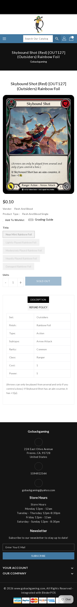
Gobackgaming (38, 61)
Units (6, 275)
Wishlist (46, 9)
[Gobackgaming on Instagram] (42, 4)
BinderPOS (49, 592)
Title (6, 227)
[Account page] (64, 38)
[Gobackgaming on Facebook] (22, 4)
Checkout (31, 9)
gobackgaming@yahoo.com (38, 490)
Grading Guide (44, 219)
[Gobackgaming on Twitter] (28, 4)
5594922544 (38, 473)
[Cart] (71, 38)
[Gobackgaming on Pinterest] (35, 4)
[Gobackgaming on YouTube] (55, 4)
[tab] (38, 299)
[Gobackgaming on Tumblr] (48, 4)
